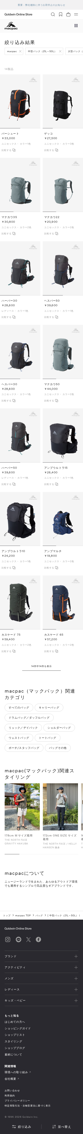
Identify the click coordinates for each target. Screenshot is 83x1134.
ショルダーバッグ (59, 727)
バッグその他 (58, 748)
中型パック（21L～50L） (42, 51)
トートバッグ (47, 738)
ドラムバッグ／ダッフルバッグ (29, 717)
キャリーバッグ (49, 707)
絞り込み (24, 1127)
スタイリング (13, 1041)
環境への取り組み (16, 1072)
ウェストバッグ (19, 738)
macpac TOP (23, 915)
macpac (12, 51)
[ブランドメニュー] (76, 26)
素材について (13, 1054)
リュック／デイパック (23, 727)
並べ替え (64, 1127)
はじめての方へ (15, 1022)
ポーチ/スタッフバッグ (24, 748)
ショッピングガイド (18, 1028)
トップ (7, 915)
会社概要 (10, 1078)
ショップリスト (15, 1034)
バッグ (39, 915)
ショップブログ (15, 1048)
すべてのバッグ (19, 707)
